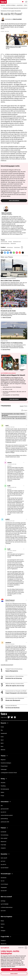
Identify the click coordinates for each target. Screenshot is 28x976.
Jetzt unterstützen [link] (14, 200)
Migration (3, 759)
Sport (2, 740)
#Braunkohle (13, 243)
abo (2, 805)
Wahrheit (3, 749)
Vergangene (4, 887)
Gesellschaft (4, 733)
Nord (2, 746)
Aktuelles (3, 782)
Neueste (21, 406)
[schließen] (26, 947)
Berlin (2, 743)
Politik (2, 727)
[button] (26, 2)
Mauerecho (3, 841)
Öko (2, 730)
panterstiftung (4, 818)
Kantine (2, 924)
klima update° (4, 838)
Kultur (2, 736)
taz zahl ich (3, 812)
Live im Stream (4, 884)
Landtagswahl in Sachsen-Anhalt (9, 772)
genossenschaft (5, 808)
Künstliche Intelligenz (6, 763)
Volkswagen (4, 769)
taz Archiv (3, 910)
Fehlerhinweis (17, 247)
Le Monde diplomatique (6, 907)
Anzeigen (3, 930)
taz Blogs (3, 901)
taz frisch (3, 861)
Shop (2, 927)
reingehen (3, 848)
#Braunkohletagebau (5, 243)
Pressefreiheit (4, 766)
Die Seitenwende (5, 789)
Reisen (2, 920)
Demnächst (3, 877)
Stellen (2, 792)
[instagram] (15, 717)
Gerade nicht (21, 947)
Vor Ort (2, 881)
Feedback (3, 940)
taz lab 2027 (4, 890)
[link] (3, 5)
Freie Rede (3, 844)
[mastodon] (9, 717)
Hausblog (3, 786)
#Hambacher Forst (17, 241)
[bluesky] (12, 717)
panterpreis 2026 (5, 821)
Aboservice (3, 943)
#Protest (10, 241)
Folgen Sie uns (4, 717)
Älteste (25, 406)
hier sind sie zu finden (20, 418)
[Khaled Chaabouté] (2, 600)
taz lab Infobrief (4, 867)
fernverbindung (4, 835)
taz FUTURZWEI (4, 904)
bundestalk (3, 831)
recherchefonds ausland (7, 815)
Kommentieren (10, 247)
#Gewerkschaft (4, 241)
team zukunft (4, 858)
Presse (2, 795)
